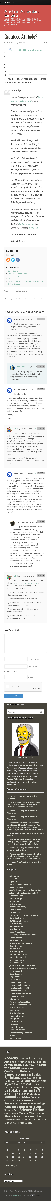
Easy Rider (34, 844)
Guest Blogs (16, 1081)
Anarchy (11, 1058)
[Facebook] (18, 260)
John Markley (15, 962)
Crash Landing (16, 923)
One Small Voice (16, 1013)
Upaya (12, 1035)
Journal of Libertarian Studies (23, 968)
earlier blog (30, 782)
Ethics (36, 1074)
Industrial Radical (17, 957)
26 (13, 1160)
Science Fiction (31, 1109)
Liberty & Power (17, 996)
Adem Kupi (14, 876)
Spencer (14, 1113)
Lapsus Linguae (33, 1087)
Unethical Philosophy (18, 1122)
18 (7, 1157)
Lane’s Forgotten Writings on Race (23, 805)
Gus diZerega (15, 946)
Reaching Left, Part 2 (12, 299)
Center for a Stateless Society (23, 915)
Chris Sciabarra (16, 918)
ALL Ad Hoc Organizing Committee (25, 890)
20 (19, 1157)
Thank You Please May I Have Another (24, 1114)
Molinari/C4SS (15, 1097)
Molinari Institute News (20, 1002)
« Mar (7, 1165)
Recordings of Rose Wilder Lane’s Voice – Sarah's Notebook (23, 803)
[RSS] (8, 260)
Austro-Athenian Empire (21, 13)
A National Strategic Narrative (26, 583)
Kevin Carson (15, 974)
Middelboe (33, 1094)
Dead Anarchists (17, 932)
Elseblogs (26, 1074)
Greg (11, 833)
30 (36, 1160)
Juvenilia (34, 1084)
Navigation (10, 2)
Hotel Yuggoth (16, 951)
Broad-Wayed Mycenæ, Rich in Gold (24, 848)
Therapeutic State (12, 1120)
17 (42, 1153)
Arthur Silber (15, 901)
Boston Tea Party (17, 906)
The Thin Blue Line (34, 1119)
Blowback (33, 228)
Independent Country (19, 954)
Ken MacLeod (15, 971)
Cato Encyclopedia (26, 1068)
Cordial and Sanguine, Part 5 (35, 299)
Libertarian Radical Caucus (21, 993)
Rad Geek (13, 1024)
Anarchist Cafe (16, 895)
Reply (40, 319)
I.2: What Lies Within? (24, 863)
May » (14, 1165)
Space (7, 1113)
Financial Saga (24, 1078)
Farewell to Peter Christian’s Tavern (25, 834)
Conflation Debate (17, 1071)
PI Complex (24, 1103)
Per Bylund (14, 1018)
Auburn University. (28, 765)
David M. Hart (15, 929)
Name (33, 659)
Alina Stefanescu (17, 887)
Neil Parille (14, 1010)
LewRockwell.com (17, 982)
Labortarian (12, 1087)
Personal (11, 1103)
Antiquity (35, 1058)
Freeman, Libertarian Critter (22, 934)
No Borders (33, 1097)
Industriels (39, 1081)
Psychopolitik (15, 1021)
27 (19, 1160)
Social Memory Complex (20, 1032)
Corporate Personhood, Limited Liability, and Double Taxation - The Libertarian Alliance (23, 824)
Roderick (10, 43)
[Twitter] (13, 260)
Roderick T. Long (17, 796)
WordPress (17, 1195)
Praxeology (38, 1103)
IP (5, 1084)
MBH (16, 428)
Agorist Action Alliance (20, 884)
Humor (27, 1081)
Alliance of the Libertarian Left (23, 893)
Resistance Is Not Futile (26, 1106)
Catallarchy (14, 912)
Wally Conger (15, 1038)
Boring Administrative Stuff (25, 1063)
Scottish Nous (16, 1027)
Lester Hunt (15, 979)
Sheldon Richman (17, 1030)
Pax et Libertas (16, 1016)
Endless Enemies (26, 224)
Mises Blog (14, 999)
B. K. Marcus (15, 904)
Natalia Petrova (16, 1007)
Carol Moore (15, 909)
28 (24, 1160)
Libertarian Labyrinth (19, 988)
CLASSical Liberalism (18, 921)
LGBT (23, 1093)
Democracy (12, 1074)
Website (31, 677)
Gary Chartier (15, 937)
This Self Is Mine (32, 858)
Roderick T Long (16, 810)
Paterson (28, 1100)
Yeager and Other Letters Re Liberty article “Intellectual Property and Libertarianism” (25, 856)
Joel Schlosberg (16, 960)
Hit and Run (14, 948)
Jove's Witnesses (18, 1084)
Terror (24, 291)
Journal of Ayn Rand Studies (22, 965)
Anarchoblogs (15, 898)
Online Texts (13, 1100)
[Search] (41, 712)
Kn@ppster (14, 976)
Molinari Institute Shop (20, 1004)
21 (24, 1157)
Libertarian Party (17, 990)
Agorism (13, 881)
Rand (8, 1107)
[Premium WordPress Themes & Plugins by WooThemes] (35, 1195)
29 (30, 1160)
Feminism (11, 1077)
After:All (13, 879)
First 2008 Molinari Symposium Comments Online (25, 828)
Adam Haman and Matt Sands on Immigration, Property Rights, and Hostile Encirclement (23, 841)
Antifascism (23, 1059)
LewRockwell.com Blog (19, 985)
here (25, 776)
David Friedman (16, 926)
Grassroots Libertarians (20, 943)
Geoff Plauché (15, 940)
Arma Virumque (28, 1061)
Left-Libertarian (13, 291)
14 (24, 1153)
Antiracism (11, 1061)
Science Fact (11, 1110)
